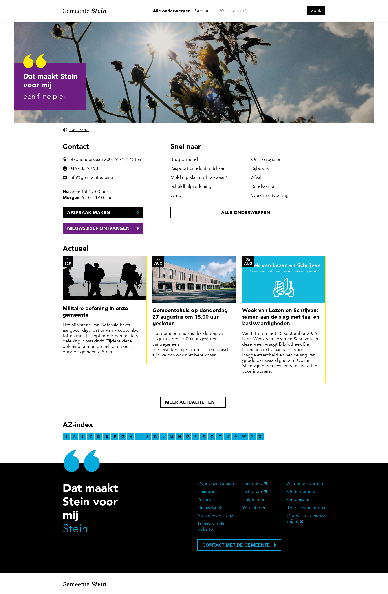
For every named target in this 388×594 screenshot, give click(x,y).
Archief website (213, 516)
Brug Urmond (184, 159)
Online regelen (266, 159)
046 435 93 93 (83, 168)
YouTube (251, 508)
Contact (203, 11)
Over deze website (216, 483)
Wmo (175, 195)
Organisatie (299, 500)
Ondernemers (301, 492)
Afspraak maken (88, 212)
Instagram (252, 492)
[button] (76, 129)
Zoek (316, 11)
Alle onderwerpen (171, 10)
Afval (256, 177)
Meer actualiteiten (190, 402)
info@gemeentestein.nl (92, 177)
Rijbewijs (260, 168)
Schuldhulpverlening (190, 186)
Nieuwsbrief (209, 508)
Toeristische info (303, 508)
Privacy (204, 500)
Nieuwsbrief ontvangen (98, 228)
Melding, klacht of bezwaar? (198, 177)
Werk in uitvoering (270, 195)
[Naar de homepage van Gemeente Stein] (85, 10)
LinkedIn (250, 500)
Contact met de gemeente (236, 545)
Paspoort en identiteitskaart (198, 168)
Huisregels (207, 492)
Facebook (252, 483)
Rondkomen (263, 186)
